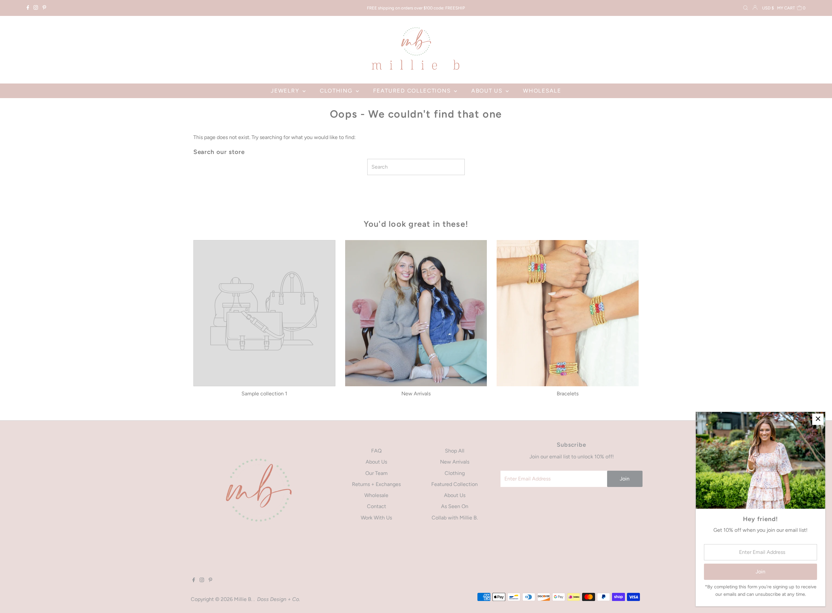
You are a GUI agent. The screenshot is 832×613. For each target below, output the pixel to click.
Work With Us (376, 518)
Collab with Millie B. (455, 518)
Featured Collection (454, 484)
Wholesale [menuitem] (542, 90)
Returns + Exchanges (376, 484)
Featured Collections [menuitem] (412, 90)
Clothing (455, 473)
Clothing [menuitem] (337, 90)
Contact (376, 506)
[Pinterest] (44, 8)
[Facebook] (28, 8)
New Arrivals (454, 462)
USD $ (768, 8)
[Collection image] (264, 312)
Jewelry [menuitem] (286, 90)
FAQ (376, 451)
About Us (376, 462)
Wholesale (376, 495)
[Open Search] (745, 8)
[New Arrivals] (416, 313)
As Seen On (454, 506)
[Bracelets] (568, 313)
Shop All (454, 451)
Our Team (376, 473)
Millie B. (244, 599)
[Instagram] (36, 8)
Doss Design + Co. (278, 599)
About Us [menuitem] (487, 90)
